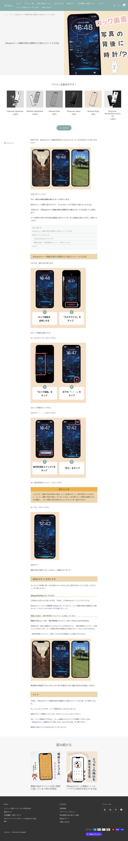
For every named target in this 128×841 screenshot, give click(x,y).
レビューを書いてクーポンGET (27, 7)
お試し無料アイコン (44, 3)
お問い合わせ (46, 7)
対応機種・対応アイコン (12, 815)
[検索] (114, 5)
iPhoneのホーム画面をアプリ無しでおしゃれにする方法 (52, 722)
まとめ (34, 246)
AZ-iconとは (59, 3)
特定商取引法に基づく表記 (69, 815)
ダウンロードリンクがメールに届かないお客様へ (20, 819)
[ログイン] (119, 5)
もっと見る (64, 128)
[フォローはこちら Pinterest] (115, 810)
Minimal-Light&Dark (35, 111)
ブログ (100, 3)
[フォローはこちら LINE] (121, 810)
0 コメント (10, 143)
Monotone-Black (73, 111)
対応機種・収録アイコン (86, 3)
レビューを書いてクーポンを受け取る (17, 808)
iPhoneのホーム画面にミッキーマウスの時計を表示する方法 (81, 787)
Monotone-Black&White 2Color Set (113, 113)
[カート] (123, 5)
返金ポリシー (64, 818)
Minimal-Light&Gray (15, 111)
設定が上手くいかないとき (40, 235)
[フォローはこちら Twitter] (105, 810)
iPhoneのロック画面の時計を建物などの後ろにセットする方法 (52, 231)
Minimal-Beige (93, 111)
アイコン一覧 (29, 3)
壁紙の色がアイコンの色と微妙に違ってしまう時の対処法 (45, 787)
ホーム (18, 3)
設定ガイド (71, 3)
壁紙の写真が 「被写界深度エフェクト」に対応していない (52, 242)
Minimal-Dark (54, 111)
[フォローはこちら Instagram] (110, 810)
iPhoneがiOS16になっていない (44, 239)
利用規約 (63, 808)
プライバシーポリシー (68, 812)
